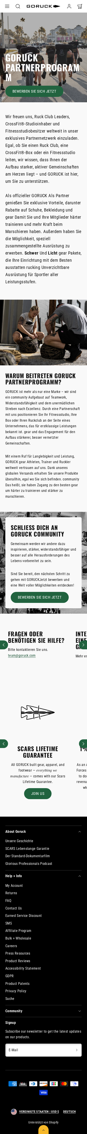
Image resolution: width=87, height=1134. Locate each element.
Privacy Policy (15, 991)
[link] (69, 6)
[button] (7, 6)
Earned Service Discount (23, 916)
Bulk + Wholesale (18, 938)
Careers (11, 946)
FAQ (8, 900)
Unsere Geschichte (19, 841)
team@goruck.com (22, 655)
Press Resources (17, 953)
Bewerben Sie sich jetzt (34, 91)
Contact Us (13, 908)
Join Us (38, 793)
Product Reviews (17, 961)
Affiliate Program (18, 931)
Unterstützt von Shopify (43, 1122)
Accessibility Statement (23, 968)
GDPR (9, 976)
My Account (14, 885)
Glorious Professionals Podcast (28, 863)
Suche (9, 999)
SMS (8, 923)
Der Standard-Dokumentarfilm (27, 856)
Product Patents (17, 983)
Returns (11, 893)
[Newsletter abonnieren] (77, 1050)
